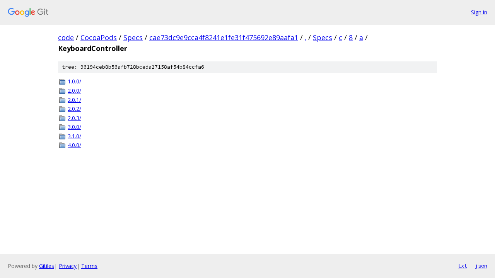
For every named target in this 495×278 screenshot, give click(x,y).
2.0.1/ (74, 99)
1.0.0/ (74, 81)
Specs (133, 37)
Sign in (479, 12)
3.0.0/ (74, 127)
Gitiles (46, 266)
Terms (89, 266)
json (481, 265)
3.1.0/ (74, 136)
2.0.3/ (74, 118)
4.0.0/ (74, 145)
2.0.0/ (74, 90)
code (66, 37)
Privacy (68, 266)
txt (462, 265)
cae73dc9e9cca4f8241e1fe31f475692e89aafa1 (223, 37)
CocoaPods (98, 37)
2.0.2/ (74, 108)
